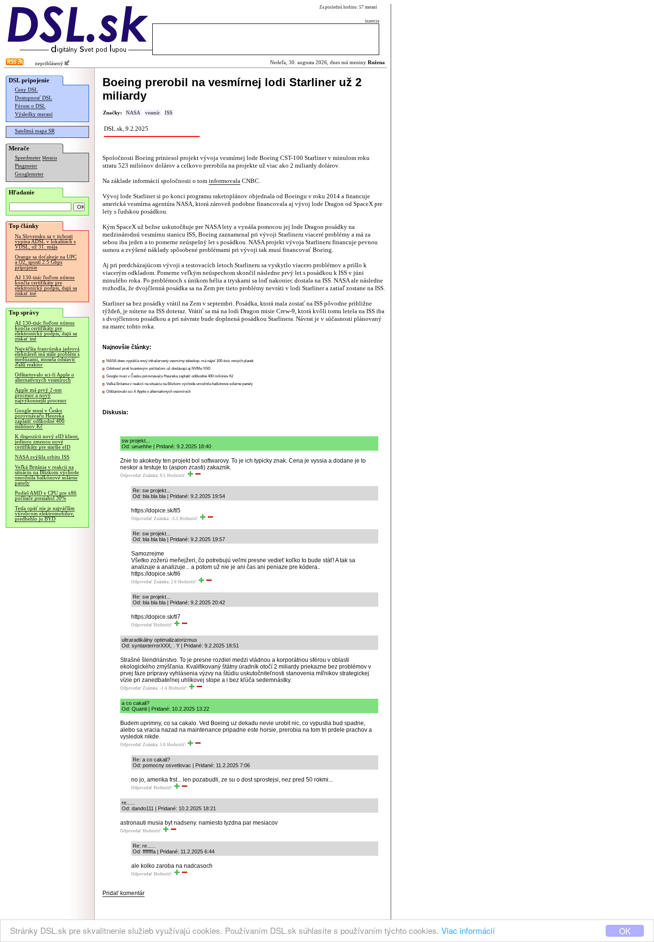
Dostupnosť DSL (33, 98)
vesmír (152, 112)
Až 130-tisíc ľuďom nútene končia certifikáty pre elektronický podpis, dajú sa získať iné (46, 285)
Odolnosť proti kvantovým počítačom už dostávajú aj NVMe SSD (158, 368)
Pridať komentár (123, 893)
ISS (168, 112)
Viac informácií (468, 930)
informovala (224, 180)
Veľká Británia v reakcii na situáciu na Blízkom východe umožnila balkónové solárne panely (47, 475)
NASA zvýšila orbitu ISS (42, 457)
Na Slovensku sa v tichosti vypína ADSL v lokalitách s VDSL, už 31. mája (45, 242)
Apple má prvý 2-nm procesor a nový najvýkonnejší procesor (41, 395)
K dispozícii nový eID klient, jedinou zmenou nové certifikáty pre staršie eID (47, 442)
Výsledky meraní (34, 114)
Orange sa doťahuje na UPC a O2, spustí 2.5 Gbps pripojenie (46, 262)
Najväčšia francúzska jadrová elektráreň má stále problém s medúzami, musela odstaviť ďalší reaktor (47, 356)
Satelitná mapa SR (35, 131)
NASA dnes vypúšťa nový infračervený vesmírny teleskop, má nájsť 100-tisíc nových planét (179, 361)
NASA (133, 112)
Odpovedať (130, 475)
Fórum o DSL (30, 106)
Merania (49, 158)
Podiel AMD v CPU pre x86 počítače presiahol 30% (46, 495)
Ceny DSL (26, 89)
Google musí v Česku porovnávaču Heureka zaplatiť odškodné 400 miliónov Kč (40, 418)
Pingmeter (26, 166)
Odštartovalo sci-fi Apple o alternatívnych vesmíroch (44, 377)
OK (625, 931)
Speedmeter (28, 157)
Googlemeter (29, 174)
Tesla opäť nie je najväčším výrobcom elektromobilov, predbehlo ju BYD (45, 514)
